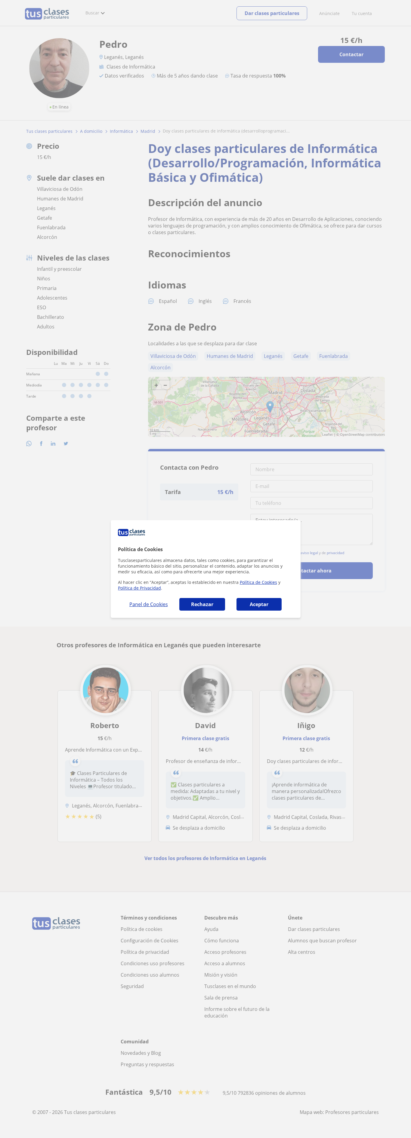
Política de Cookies (258, 582)
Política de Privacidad (139, 588)
